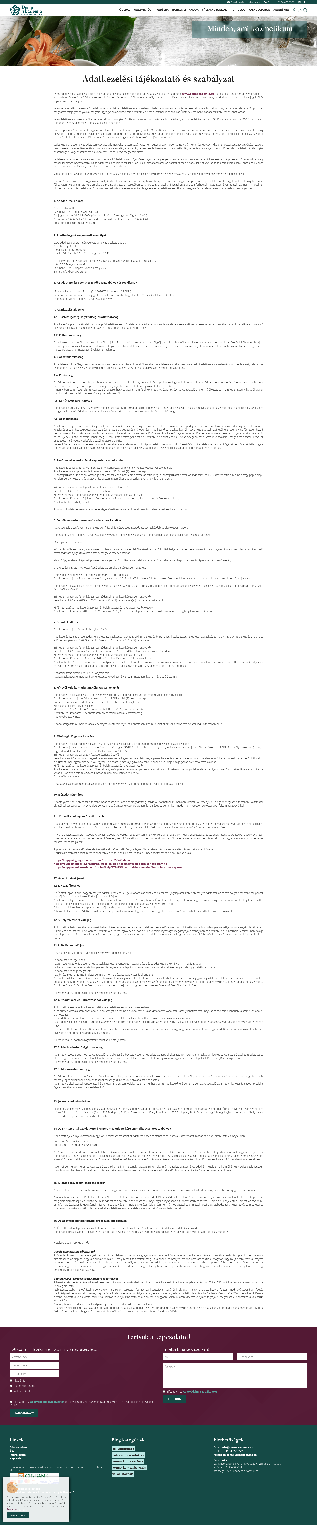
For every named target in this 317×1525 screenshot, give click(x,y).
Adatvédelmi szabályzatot (47, 1401)
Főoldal (124, 10)
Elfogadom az (192, 1391)
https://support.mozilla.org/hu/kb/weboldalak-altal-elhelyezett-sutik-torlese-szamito (110, 864)
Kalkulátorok (259, 10)
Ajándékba (281, 10)
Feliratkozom (24, 1413)
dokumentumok (123, 1449)
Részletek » (13, 1508)
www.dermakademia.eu (198, 94)
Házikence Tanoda (185, 10)
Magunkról (142, 10)
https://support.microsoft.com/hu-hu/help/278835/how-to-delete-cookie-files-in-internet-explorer (118, 867)
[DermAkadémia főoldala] (26, 10)
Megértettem (17, 1515)
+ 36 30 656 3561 (233, 1451)
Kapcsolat (16, 1458)
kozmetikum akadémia (127, 1461)
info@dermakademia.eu (250, 2)
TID (232, 10)
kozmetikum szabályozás (129, 1467)
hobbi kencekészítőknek (128, 1455)
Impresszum (18, 1455)
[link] (294, 10)
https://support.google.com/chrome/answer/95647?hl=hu (92, 860)
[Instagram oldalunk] (299, 2)
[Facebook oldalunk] (304, 2)
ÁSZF (13, 1451)
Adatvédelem (18, 1447)
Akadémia (162, 10)
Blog (241, 10)
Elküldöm (174, 1399)
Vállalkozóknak (214, 10)
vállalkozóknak (122, 1474)
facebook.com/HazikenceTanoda (235, 1455)
